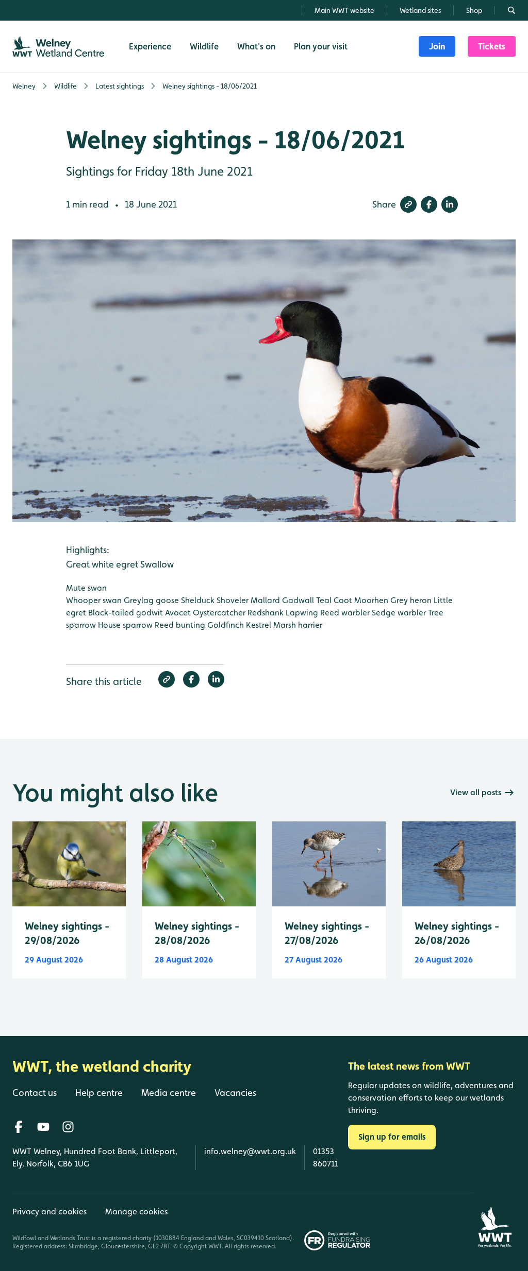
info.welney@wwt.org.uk (250, 1151)
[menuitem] (437, 46)
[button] (408, 204)
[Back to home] (495, 1221)
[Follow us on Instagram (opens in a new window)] (68, 1127)
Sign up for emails (391, 1137)
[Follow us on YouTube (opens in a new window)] (43, 1127)
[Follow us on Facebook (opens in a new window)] (18, 1127)
